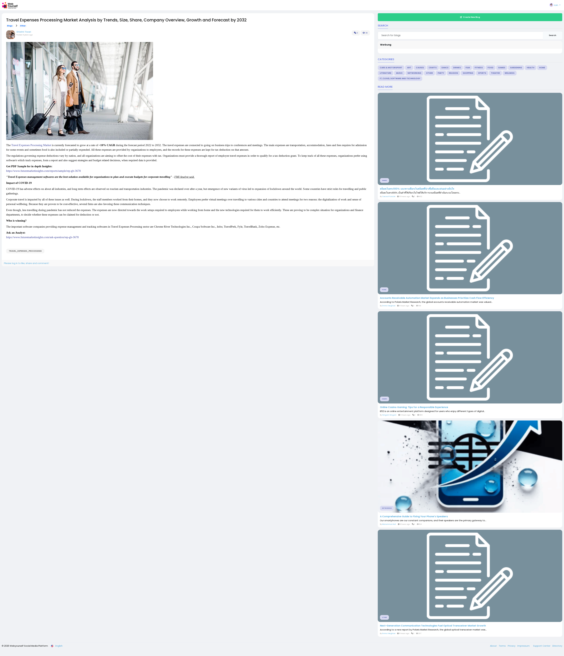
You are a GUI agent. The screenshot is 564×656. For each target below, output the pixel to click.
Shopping (468, 73)
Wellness (510, 73)
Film (468, 67)
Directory (557, 645)
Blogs (9, 26)
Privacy (512, 645)
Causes (420, 67)
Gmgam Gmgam (389, 415)
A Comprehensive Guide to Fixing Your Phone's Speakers (414, 516)
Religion (453, 73)
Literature (385, 73)
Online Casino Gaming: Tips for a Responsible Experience (414, 407)
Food (490, 67)
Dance (445, 67)
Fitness (479, 67)
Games (501, 67)
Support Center (542, 645)
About (493, 645)
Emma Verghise (388, 306)
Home (542, 67)
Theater (495, 73)
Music (399, 73)
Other (23, 26)
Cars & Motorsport (391, 67)
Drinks (457, 67)
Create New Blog (471, 17)
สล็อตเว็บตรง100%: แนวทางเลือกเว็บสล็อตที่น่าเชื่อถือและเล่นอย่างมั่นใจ (417, 188)
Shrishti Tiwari (23, 31)
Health (530, 67)
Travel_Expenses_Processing (25, 251)
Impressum (523, 645)
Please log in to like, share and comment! (26, 263)
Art (409, 67)
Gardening (516, 67)
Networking (414, 73)
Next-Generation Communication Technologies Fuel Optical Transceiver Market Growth (433, 625)
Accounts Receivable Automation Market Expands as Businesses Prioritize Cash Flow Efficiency (437, 298)
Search (552, 35)
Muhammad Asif (389, 524)
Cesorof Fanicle (388, 196)
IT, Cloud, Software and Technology (400, 78)
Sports (482, 73)
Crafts (433, 67)
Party (441, 73)
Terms (502, 645)
